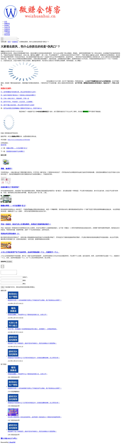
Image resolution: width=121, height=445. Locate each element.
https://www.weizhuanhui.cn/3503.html (19, 139)
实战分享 (7, 27)
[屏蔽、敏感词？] (6, 165)
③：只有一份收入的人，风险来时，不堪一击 (15, 98)
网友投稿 (7, 34)
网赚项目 (7, 23)
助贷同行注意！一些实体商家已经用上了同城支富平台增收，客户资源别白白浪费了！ (35, 300)
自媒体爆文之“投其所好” (10, 187)
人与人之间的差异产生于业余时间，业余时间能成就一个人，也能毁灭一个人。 (30, 252)
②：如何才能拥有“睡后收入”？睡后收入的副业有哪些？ (18, 95)
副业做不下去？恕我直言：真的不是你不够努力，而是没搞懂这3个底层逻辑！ (32, 343)
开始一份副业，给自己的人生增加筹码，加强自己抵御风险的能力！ (26, 224)
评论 (2, 287)
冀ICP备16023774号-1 (9, 438)
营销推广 (7, 25)
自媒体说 (7, 29)
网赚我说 (7, 31)
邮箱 (24, 280)
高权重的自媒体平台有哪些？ (15, 151)
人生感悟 (7, 33)
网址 (24, 283)
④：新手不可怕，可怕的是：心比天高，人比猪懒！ (17, 101)
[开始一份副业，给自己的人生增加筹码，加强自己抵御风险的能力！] (6, 220)
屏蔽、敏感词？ (6, 169)
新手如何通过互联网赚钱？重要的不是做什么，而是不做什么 (23, 108)
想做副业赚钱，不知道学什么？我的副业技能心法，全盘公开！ (27, 314)
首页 (5, 21)
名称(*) (25, 277)
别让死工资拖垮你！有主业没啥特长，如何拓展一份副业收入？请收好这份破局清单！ (35, 417)
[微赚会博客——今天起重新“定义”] (6, 202)
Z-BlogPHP (11, 442)
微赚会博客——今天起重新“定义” (16, 148)
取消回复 (9, 261)
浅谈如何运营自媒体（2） (10, 234)
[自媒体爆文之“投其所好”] (6, 183)
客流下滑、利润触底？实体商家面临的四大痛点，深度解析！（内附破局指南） (32, 329)
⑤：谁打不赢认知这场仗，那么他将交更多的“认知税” (18, 105)
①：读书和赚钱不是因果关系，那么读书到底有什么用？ (18, 92)
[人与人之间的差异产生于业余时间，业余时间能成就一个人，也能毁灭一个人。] (6, 248)
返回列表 (3, 145)
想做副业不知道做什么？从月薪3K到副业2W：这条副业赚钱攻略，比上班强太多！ (34, 357)
